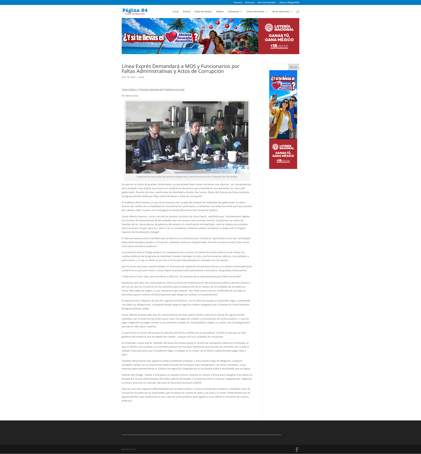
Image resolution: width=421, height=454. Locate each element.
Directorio (250, 2)
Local (176, 11)
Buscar (293, 67)
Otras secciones (255, 11)
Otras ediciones (280, 11)
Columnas (233, 11)
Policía (186, 11)
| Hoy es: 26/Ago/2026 (288, 2)
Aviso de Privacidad (266, 2)
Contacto (238, 2)
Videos (219, 11)
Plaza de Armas (203, 11)
